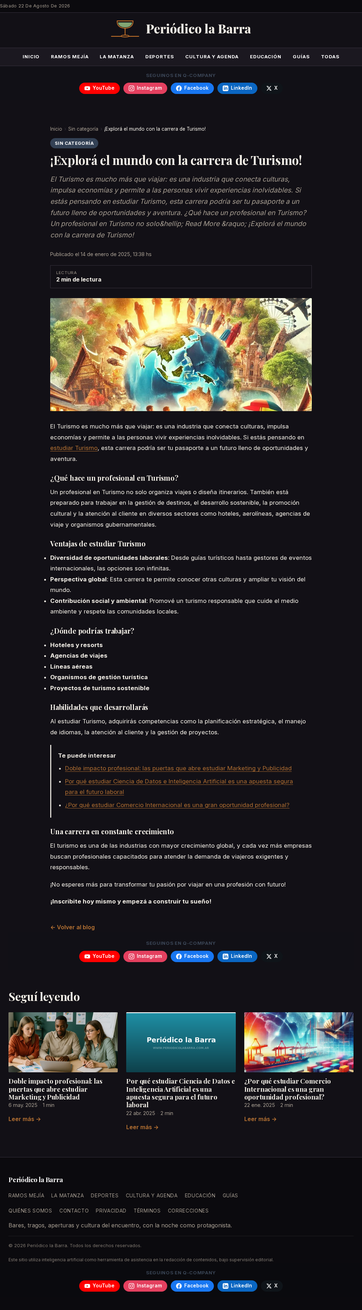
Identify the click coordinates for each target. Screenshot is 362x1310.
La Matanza (117, 56)
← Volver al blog (72, 927)
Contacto (74, 1211)
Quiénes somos (30, 1211)
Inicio (31, 56)
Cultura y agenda (212, 56)
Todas (330, 56)
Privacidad (111, 1211)
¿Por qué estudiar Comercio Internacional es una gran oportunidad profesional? (177, 804)
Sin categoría (83, 129)
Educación (265, 56)
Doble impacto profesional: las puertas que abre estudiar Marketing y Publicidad (178, 768)
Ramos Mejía (69, 56)
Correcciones (188, 1211)
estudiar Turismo (74, 447)
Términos (147, 1211)
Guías (301, 56)
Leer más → (24, 1118)
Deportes (159, 56)
